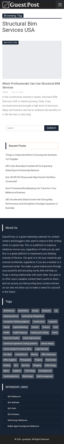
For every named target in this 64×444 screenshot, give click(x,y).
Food (55, 327)
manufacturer (21, 354)
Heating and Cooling (39, 333)
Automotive (23, 311)
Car (56, 311)
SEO (16, 365)
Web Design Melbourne (17, 420)
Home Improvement (31, 338)
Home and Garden (11, 338)
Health (6, 333)
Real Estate (51, 360)
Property (38, 360)
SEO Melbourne (14, 396)
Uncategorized (45, 371)
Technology (30, 371)
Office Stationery (48, 354)
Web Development (45, 376)
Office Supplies (10, 360)
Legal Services (41, 349)
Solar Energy (50, 365)
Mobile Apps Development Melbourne (23, 426)
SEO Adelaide (13, 402)
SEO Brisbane (13, 414)
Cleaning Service (11, 316)
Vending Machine (11, 376)
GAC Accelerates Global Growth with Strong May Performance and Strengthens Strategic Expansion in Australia (31, 203)
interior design (47, 343)
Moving (34, 354)
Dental (6, 327)
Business (46, 311)
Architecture (10, 42)
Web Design (28, 376)
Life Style (7, 354)
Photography (25, 360)
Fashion (35, 327)
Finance (46, 327)
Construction (38, 322)
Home (54, 333)
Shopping (37, 365)
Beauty (35, 311)
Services (25, 365)
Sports (6, 371)
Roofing (7, 365)
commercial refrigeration (32, 316)
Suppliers (17, 371)
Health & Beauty (20, 333)
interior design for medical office (17, 349)
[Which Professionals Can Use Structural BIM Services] (32, 60)
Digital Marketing (20, 327)
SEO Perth (12, 408)
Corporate (52, 322)
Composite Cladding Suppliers (16, 322)
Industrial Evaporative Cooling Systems (20, 343)
